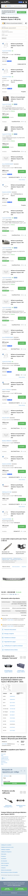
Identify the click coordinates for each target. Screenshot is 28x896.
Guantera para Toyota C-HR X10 (21, 671)
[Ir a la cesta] (26, 2)
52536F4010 (12, 699)
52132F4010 (12, 727)
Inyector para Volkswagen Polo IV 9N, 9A (8, 806)
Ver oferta (14, 783)
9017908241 (12, 711)
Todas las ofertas (6, 566)
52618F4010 (12, 705)
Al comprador (4, 860)
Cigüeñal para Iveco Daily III (20, 806)
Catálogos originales (5, 849)
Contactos (3, 867)
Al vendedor (3, 858)
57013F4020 (12, 718)
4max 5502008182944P (7, 164)
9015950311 (12, 715)
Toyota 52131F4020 (6, 50)
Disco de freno (4, 762)
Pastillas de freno (4, 758)
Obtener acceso (21, 12)
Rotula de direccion (5, 759)
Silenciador (3, 754)
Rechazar (20, 889)
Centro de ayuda (4, 865)
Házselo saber (10, 619)
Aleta (2, 755)
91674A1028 (12, 708)
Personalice (14, 892)
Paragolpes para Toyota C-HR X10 (8, 671)
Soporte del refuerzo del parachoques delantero (21, 552)
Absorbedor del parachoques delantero (7, 552)
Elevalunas (3, 761)
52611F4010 (12, 702)
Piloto (2, 764)
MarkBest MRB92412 (7, 440)
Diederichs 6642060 (6, 192)
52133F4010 (12, 721)
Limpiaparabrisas (4, 756)
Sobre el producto (16, 566)
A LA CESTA (21, 58)
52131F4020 (12, 730)
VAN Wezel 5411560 (6, 492)
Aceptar (7, 889)
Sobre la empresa (5, 863)
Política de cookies (16, 885)
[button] (20, 2)
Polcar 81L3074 (5, 417)
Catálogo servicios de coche (7, 847)
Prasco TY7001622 (6, 389)
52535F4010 (12, 696)
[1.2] (5, 6)
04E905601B (7, 776)
